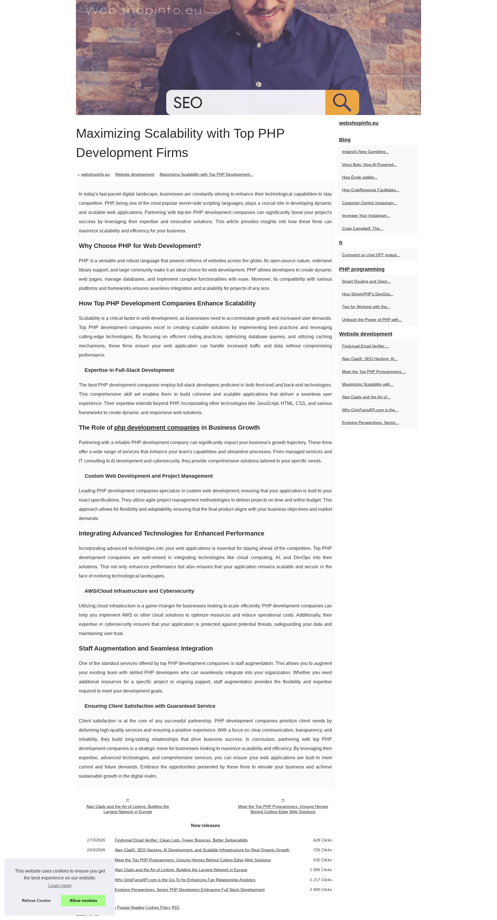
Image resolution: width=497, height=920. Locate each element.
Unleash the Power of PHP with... (372, 319)
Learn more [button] (60, 885)
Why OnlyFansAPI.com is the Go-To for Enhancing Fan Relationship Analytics (185, 880)
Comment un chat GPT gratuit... (371, 255)
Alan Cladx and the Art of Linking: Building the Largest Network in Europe (127, 809)
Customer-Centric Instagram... (369, 202)
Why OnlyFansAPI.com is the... (370, 410)
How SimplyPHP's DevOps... (367, 294)
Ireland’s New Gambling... (365, 151)
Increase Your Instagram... (366, 215)
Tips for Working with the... (366, 306)
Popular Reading (130, 907)
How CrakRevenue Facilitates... (370, 190)
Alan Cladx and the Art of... (366, 397)
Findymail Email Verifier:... (365, 346)
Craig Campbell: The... (362, 228)
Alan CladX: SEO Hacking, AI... (370, 358)
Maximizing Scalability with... (367, 384)
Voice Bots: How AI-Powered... (369, 164)
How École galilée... (360, 177)
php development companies (157, 427)
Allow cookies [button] (83, 900)
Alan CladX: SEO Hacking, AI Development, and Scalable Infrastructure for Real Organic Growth (202, 850)
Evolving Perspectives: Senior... (370, 422)
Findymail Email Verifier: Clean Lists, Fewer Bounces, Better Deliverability (181, 840)
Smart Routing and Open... (366, 281)
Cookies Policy (158, 907)
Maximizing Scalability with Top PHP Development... (206, 174)
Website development (134, 174)
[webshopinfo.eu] (248, 57)
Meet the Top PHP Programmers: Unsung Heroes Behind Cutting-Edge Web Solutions (283, 809)
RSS (175, 907)
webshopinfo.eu (95, 174)
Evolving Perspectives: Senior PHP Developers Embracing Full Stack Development (190, 890)
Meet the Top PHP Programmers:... (374, 371)
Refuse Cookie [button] (36, 900)
